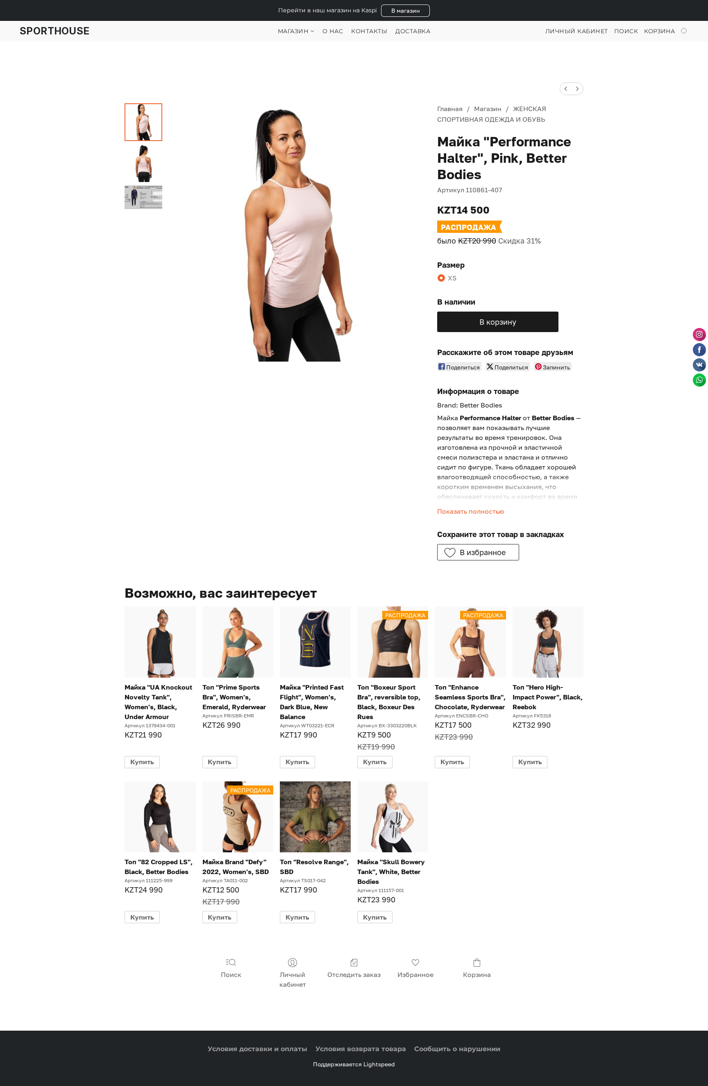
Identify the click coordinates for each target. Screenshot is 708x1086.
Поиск (231, 974)
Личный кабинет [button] (576, 31)
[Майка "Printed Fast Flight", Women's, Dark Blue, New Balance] (315, 641)
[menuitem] (566, 89)
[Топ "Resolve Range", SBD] (315, 816)
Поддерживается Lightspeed (354, 1064)
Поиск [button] (626, 31)
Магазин (294, 31)
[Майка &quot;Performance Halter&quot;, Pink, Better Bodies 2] (143, 197)
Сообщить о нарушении (457, 1049)
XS (452, 278)
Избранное (415, 974)
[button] (405, 11)
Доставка (412, 31)
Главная (450, 109)
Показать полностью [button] (470, 511)
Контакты (369, 31)
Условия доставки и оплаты (257, 1049)
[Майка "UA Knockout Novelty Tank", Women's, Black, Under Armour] (160, 641)
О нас (332, 31)
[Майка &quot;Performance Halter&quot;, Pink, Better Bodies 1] (143, 163)
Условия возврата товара (360, 1049)
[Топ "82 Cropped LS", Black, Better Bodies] (160, 816)
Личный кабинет (292, 979)
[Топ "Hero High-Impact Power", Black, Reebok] (548, 641)
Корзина (477, 974)
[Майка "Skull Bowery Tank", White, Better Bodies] (392, 816)
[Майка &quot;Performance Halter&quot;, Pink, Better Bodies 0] (143, 122)
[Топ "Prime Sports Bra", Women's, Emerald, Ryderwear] (237, 641)
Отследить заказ (354, 974)
